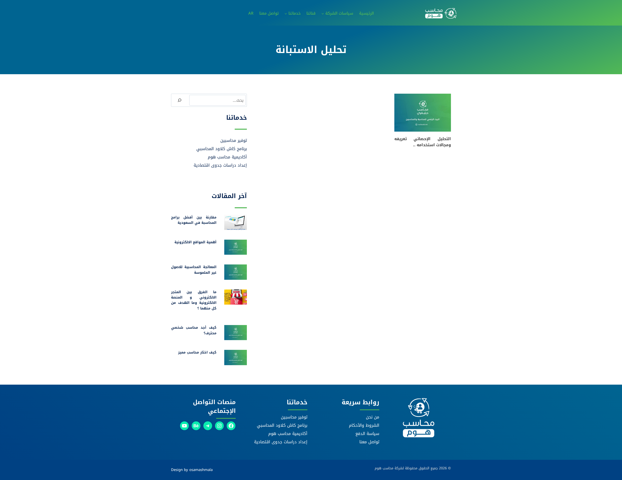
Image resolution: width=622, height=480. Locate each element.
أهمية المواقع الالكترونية (195, 242)
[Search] (179, 100)
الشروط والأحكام (364, 425)
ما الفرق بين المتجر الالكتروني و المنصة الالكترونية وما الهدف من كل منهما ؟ (193, 300)
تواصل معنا (269, 13)
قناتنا (311, 13)
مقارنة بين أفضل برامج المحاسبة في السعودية (193, 220)
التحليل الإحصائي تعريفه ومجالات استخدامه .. (422, 142)
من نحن (372, 417)
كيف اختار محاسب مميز (197, 352)
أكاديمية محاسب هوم (227, 157)
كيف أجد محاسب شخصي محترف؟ (193, 330)
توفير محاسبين (233, 140)
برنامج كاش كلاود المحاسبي (221, 149)
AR (250, 13)
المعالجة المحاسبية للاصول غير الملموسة (193, 270)
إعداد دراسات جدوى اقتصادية (220, 165)
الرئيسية (366, 13)
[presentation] (422, 113)
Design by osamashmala (192, 469)
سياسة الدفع (367, 433)
